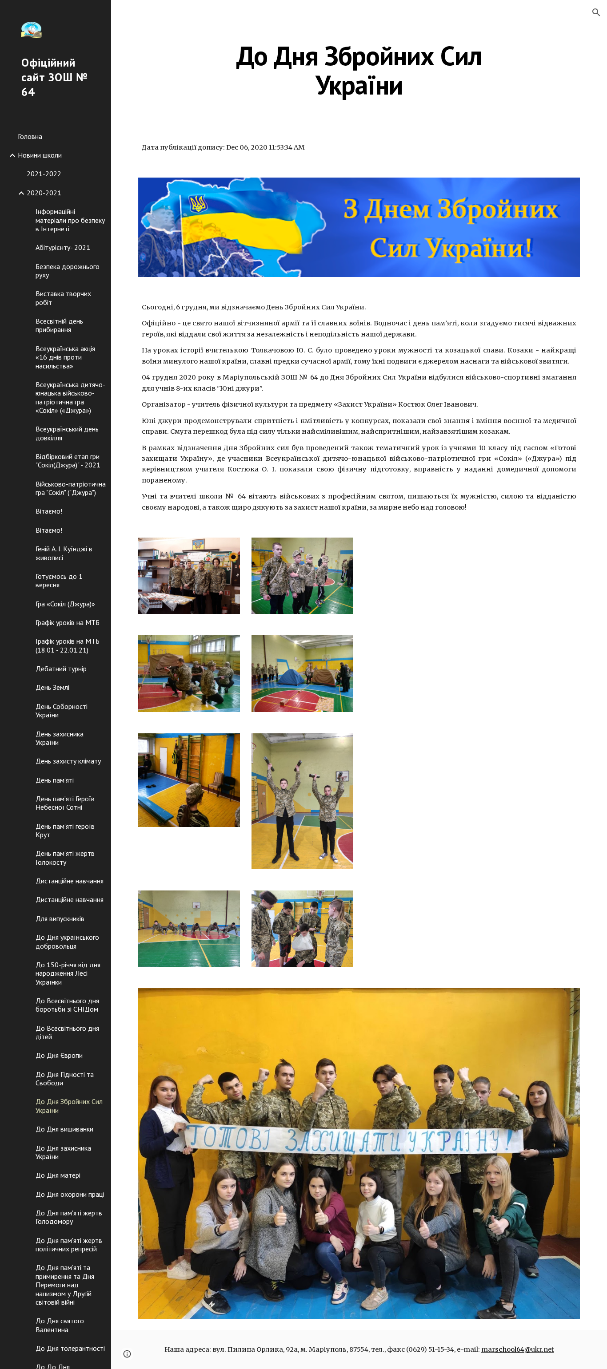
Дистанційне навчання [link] (70, 880)
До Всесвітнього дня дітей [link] (67, 1032)
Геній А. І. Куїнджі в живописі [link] (64, 553)
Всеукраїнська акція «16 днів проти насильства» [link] (65, 357)
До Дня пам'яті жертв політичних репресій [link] (69, 1244)
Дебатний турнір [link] (61, 668)
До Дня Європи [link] (59, 1055)
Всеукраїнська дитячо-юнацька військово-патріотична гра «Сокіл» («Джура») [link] (70, 397)
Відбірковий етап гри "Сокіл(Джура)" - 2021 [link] (68, 460)
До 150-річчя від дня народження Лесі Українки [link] (68, 973)
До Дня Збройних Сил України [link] (69, 1105)
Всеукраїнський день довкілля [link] (67, 433)
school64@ (513, 1349)
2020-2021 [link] (44, 192)
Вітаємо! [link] (49, 510)
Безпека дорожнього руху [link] (68, 270)
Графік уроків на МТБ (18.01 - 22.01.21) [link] (68, 645)
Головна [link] (30, 136)
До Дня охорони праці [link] (70, 1194)
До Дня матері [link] (58, 1175)
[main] (359, 70)
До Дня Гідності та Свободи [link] (65, 1078)
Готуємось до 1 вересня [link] (59, 580)
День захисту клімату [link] (68, 760)
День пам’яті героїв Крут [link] (65, 830)
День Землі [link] (52, 687)
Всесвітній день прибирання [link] (59, 325)
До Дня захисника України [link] (63, 1152)
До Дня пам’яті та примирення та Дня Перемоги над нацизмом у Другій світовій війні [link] (65, 1284)
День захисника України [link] (60, 738)
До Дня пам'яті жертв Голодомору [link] (69, 1217)
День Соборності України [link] (62, 710)
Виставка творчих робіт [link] (63, 297)
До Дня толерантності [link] (70, 1348)
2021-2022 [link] (44, 173)
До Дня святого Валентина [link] (60, 1324)
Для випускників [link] (60, 918)
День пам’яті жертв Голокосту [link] (65, 857)
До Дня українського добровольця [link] (67, 941)
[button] (596, 12)
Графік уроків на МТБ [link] (68, 622)
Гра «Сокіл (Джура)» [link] (65, 603)
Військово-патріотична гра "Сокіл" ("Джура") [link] (71, 488)
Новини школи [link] (40, 154)
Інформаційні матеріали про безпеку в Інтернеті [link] (70, 220)
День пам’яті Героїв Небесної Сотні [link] (65, 802)
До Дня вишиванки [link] (64, 1128)
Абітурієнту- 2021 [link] (63, 247)
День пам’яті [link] (55, 780)
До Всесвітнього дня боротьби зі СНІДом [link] (67, 1004)
